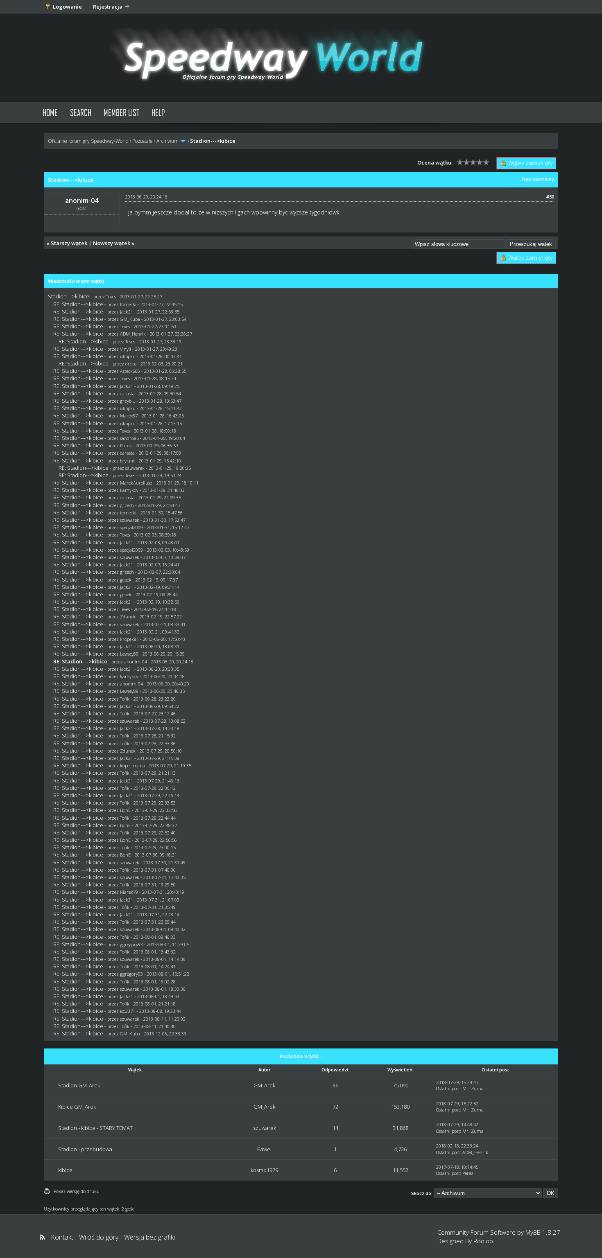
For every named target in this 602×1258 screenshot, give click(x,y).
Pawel (264, 1149)
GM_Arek (264, 1085)
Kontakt (62, 1237)
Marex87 (129, 416)
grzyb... (127, 401)
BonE (125, 810)
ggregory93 (131, 944)
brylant (127, 461)
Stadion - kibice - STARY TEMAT (95, 1128)
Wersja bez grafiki (149, 1237)
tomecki (128, 304)
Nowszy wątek (111, 243)
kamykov (129, 490)
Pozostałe (142, 141)
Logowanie (67, 6)
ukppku (128, 356)
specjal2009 (131, 527)
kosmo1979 (264, 1170)
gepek (125, 580)
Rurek (126, 445)
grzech (127, 505)
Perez (467, 1173)
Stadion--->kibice (68, 296)
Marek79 (129, 892)
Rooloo (483, 1241)
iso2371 (127, 1011)
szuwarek (135, 468)
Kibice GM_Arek (77, 1106)
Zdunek (128, 616)
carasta (127, 393)
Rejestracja (107, 6)
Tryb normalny (537, 179)
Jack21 (126, 312)
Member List (121, 112)
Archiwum (167, 141)
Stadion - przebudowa (85, 1149)
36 (335, 1085)
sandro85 (129, 438)
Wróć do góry (98, 1237)
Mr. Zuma (473, 1088)
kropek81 (129, 639)
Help (158, 112)
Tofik (124, 699)
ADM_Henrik (133, 334)
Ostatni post (448, 1088)
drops (130, 364)
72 (335, 1106)
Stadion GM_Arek (79, 1085)
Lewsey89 (129, 654)
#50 (550, 197)
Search (80, 112)
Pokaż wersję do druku (77, 1191)
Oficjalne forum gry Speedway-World (88, 141)
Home (50, 112)
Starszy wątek (69, 243)
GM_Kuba (130, 319)
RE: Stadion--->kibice (78, 304)
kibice (65, 1170)
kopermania (132, 765)
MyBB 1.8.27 (542, 1232)
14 (335, 1128)
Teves (111, 296)
